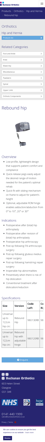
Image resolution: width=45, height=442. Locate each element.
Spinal (5, 84)
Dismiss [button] (7, 438)
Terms (10, 422)
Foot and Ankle (9, 53)
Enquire (23, 359)
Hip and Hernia (34, 11)
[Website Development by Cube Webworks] (15, 422)
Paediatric (7, 78)
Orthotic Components (12, 96)
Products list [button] (8, 38)
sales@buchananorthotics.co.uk (13, 417)
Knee (5, 60)
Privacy (4, 422)
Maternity (7, 66)
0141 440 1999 (12, 414)
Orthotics (18, 11)
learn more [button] (29, 432)
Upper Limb (8, 90)
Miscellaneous (9, 72)
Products (6, 11)
